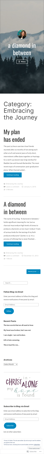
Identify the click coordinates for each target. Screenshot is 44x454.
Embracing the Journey (14, 184)
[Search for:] (16, 283)
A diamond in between (15, 208)
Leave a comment (12, 187)
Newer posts (32, 271)
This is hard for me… (11, 345)
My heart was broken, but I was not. (17, 330)
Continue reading (11, 175)
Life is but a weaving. (12, 340)
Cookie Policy (37, 444)
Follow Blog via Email (13, 292)
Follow (9, 311)
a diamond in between (22, 49)
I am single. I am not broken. (15, 335)
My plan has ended (14, 135)
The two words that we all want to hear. (19, 325)
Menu (23, 62)
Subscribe (10, 426)
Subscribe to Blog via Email (16, 406)
